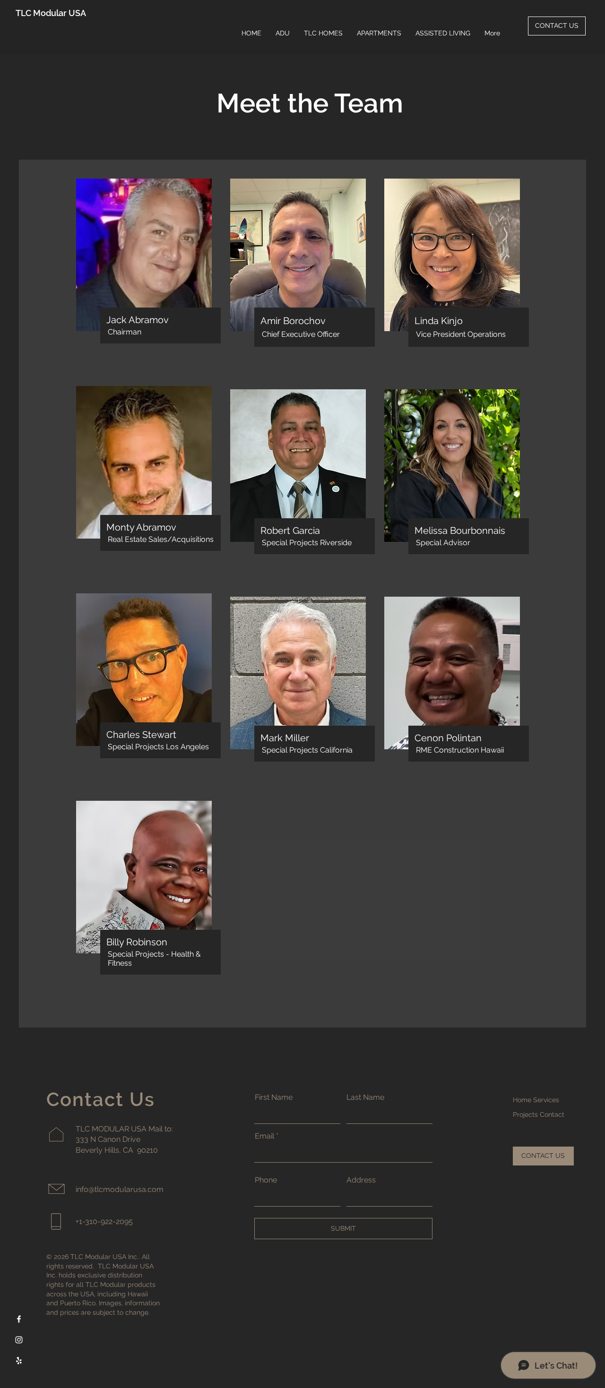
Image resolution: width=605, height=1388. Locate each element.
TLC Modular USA (51, 13)
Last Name (365, 1097)
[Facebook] (19, 1319)
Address (361, 1180)
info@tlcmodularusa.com (120, 1189)
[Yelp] (19, 1360)
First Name (274, 1097)
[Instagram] (19, 1340)
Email (264, 1136)
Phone (266, 1180)
